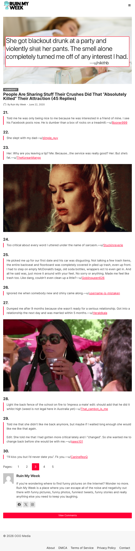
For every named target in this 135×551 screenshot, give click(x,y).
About (51, 548)
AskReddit (10, 89)
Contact (124, 548)
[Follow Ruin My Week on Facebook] (19, 504)
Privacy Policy (106, 548)
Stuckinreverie (113, 245)
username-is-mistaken (104, 293)
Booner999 (119, 122)
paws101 (77, 441)
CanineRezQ (79, 457)
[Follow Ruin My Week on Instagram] (32, 504)
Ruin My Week (18, 104)
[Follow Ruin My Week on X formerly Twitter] (26, 504)
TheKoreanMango (29, 157)
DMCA (62, 548)
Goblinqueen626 (93, 278)
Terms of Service (82, 548)
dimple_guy (50, 138)
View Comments (67, 515)
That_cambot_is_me (94, 409)
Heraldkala (100, 313)
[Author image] (4, 104)
